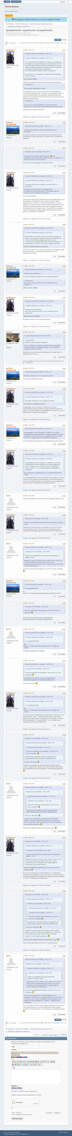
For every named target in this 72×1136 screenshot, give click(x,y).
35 (48, 43)
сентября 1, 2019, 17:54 (28, 783)
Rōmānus (11, 50)
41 (60, 43)
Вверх (7, 1023)
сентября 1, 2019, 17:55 (28, 891)
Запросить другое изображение (28, 1091)
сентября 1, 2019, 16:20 (28, 388)
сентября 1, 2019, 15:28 (28, 332)
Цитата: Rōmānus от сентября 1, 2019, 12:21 (38, 126)
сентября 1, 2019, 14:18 (28, 172)
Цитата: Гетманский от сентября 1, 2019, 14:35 (39, 301)
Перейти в (37, 1035)
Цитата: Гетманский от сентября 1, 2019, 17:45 (39, 664)
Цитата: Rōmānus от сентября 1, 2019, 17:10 (38, 547)
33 (44, 43)
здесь (38, 19)
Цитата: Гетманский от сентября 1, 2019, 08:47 (39, 228)
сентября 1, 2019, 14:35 (28, 266)
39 (56, 43)
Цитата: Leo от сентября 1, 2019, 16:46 (37, 518)
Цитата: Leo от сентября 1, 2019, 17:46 (37, 738)
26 (29, 43)
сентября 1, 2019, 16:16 (28, 368)
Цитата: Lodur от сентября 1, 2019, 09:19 (37, 151)
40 (58, 43)
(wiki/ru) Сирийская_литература (35, 651)
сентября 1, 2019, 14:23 (28, 224)
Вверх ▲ (66, 1132)
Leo (9, 496)
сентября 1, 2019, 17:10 (28, 515)
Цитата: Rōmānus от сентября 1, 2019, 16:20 (38, 428)
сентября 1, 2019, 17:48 (28, 693)
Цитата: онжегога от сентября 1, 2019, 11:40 (39, 53)
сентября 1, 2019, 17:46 (28, 629)
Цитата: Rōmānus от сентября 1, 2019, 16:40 (38, 584)
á (11, 1059)
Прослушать (14, 1091)
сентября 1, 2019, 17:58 (28, 955)
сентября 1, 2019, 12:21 (28, 50)
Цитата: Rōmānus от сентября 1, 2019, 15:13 (38, 372)
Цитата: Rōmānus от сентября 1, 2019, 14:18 (38, 269)
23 (23, 43)
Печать (64, 39)
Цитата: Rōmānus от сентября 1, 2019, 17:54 (38, 959)
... (20, 43)
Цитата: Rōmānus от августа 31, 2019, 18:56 (38, 335)
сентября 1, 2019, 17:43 (28, 580)
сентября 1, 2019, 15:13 (28, 297)
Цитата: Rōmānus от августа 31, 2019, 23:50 (39, 232)
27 (31, 43)
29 (35, 43)
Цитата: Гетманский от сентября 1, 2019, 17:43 (39, 632)
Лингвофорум (12, 6)
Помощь (61, 1132)
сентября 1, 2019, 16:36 (28, 425)
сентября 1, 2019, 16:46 (28, 495)
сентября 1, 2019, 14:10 (28, 122)
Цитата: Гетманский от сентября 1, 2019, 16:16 (39, 392)
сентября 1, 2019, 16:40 (28, 450)
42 (62, 43)
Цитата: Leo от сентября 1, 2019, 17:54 (37, 894)
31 (39, 43)
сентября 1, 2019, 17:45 (28, 603)
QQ (54, 113)
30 (37, 43)
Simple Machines (16, 1132)
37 (52, 43)
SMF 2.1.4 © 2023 (8, 1132)
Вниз (6, 43)
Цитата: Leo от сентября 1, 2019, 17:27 (37, 606)
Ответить (58, 39)
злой (10, 332)
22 (21, 43)
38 (54, 43)
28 (33, 43)
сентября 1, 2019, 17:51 (28, 734)
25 (27, 43)
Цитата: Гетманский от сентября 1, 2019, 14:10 (39, 176)
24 (25, 43)
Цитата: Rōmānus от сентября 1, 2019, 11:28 (39, 58)
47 (65, 43)
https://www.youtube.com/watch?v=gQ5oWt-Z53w (37, 619)
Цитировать (61, 113)
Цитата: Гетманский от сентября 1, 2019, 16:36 (39, 454)
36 (50, 43)
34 (46, 43)
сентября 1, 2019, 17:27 (28, 543)
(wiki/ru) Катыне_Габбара (30, 288)
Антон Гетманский (11, 123)
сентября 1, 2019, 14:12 (28, 148)
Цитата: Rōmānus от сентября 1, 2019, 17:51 (38, 787)
